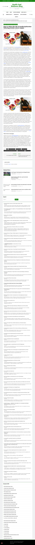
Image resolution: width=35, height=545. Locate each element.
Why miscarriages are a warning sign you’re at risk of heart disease (13, 376)
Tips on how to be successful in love (9, 300)
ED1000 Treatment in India (7, 536)
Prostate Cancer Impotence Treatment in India (10, 522)
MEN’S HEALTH (23, 12)
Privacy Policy (12, 543)
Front (7, 12)
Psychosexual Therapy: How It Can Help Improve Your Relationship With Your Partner (16, 349)
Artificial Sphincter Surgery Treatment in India (10, 493)
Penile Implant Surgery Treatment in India (10, 502)
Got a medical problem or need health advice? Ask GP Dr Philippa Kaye (14, 344)
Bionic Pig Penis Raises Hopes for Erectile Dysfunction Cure (12, 426)
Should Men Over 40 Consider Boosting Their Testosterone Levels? (13, 333)
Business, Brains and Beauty (8, 215)
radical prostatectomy (21, 150)
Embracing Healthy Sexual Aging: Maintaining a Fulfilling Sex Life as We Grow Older (16, 305)
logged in (9, 164)
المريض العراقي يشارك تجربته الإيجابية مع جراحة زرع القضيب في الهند (13, 455)
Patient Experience (16, 12)
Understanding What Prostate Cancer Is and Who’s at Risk (21, 189)
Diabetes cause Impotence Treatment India (10, 514)
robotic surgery (26, 50)
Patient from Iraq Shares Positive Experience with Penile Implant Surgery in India (15, 460)
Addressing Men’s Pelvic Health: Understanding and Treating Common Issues (15, 238)
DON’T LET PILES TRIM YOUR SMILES (9, 409)
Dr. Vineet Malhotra (6, 527)
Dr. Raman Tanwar (6, 529)
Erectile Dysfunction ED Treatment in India (10, 512)
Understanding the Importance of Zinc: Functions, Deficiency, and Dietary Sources (15, 328)
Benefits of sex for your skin (8, 476)
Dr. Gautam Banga (6, 531)
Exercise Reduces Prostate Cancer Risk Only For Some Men (21, 184)
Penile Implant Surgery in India (8, 486)
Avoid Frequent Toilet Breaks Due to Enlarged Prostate (20, 172)
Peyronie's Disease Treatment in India (9, 509)
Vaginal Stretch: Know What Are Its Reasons (10, 471)
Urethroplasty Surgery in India (8, 538)
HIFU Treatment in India (7, 491)
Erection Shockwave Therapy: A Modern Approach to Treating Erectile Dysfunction (16, 233)
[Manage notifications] (2, 543)
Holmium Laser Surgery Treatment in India (10, 505)
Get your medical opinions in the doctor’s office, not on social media (14, 226)
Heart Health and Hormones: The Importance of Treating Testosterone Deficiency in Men (16, 392)
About (11, 12)
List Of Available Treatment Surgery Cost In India (11, 516)
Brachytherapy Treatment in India (8, 495)
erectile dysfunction (21, 125)
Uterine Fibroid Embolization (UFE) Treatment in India (11, 507)
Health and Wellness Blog (17, 5)
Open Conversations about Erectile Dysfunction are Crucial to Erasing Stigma (15, 311)
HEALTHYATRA (20, 542)
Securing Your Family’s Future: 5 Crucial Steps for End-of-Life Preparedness (14, 249)
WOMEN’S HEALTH (9, 14)
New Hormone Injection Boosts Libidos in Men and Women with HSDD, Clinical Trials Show (17, 381)
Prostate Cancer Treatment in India (9, 488)
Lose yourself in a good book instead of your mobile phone (12, 438)
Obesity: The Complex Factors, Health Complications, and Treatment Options (15, 322)
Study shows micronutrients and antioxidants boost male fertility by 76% (14, 316)
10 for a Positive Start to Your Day (12, 243)
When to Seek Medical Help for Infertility (10, 365)
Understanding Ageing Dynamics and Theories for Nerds (12, 360)
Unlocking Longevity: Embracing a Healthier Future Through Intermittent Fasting (15, 266)
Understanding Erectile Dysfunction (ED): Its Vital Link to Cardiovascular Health (15, 254)
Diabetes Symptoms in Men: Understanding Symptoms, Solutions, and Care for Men (16, 220)
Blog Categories (23, 14)
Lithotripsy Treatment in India (8, 498)
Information (16, 14)
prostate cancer (24, 52)
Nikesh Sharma (6, 29)
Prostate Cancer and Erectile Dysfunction (10, 24)
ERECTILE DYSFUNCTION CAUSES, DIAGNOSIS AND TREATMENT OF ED (14, 421)
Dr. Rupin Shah (28, 71)
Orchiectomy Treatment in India (8, 500)
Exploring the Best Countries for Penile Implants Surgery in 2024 (13, 203)
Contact (16, 16)
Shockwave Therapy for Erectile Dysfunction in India (11, 534)
